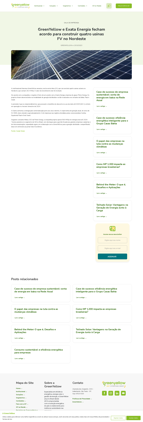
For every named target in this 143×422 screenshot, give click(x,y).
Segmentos (67, 6)
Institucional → (21, 391)
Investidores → (78, 402)
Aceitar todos (133, 418)
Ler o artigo (102, 106)
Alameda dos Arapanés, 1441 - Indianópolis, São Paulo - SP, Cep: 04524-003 (83, 391)
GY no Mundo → (22, 407)
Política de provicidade (101, 417)
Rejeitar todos (118, 418)
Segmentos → (21, 398)
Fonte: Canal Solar (18, 131)
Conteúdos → (21, 401)
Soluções (53, 6)
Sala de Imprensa (71, 23)
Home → (19, 388)
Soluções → (20, 394)
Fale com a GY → (22, 404)
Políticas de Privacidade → (82, 399)
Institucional (38, 6)
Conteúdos (81, 6)
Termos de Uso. (7, 419)
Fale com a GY (123, 6)
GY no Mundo (96, 6)
